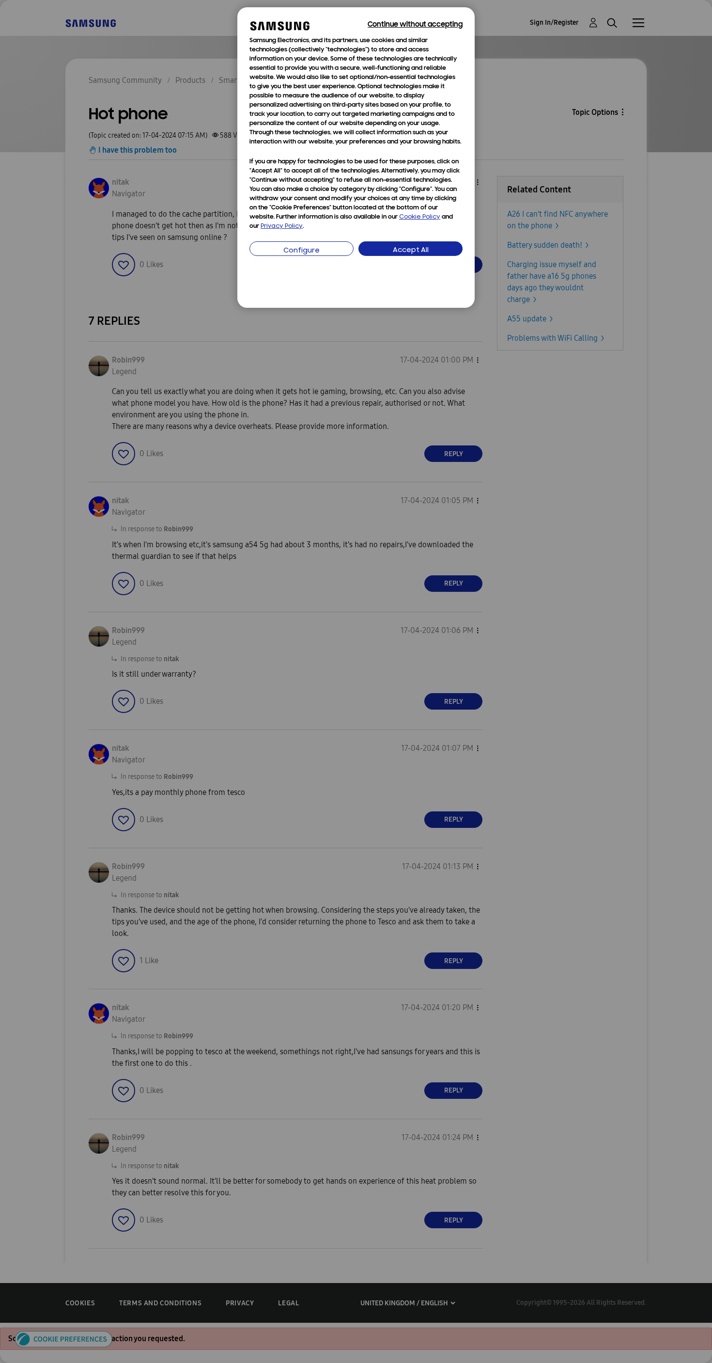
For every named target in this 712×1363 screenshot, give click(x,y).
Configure (301, 250)
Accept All (411, 250)
